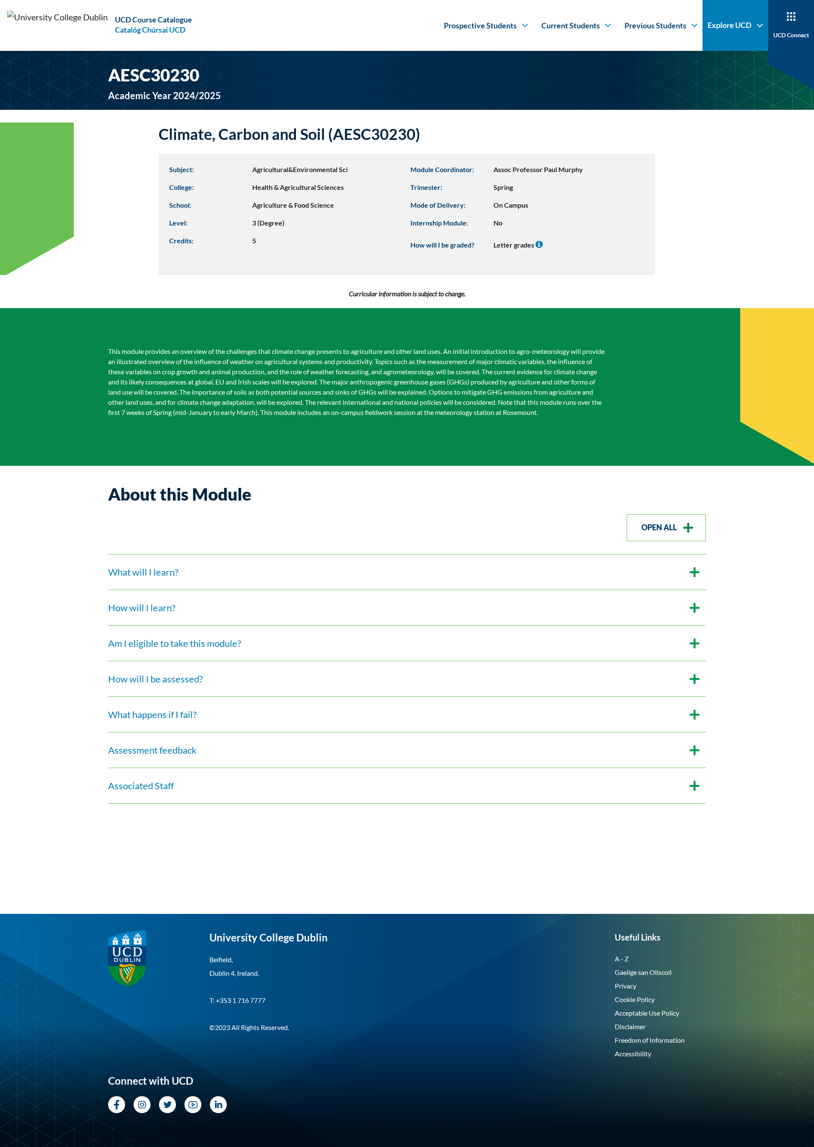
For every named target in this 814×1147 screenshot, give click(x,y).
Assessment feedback (152, 750)
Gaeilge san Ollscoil (643, 972)
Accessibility (633, 1054)
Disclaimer (630, 1026)
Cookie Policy (635, 999)
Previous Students (655, 25)
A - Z (622, 959)
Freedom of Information (650, 1040)
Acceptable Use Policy (647, 1013)
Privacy (625, 986)
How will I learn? (142, 607)
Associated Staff (141, 785)
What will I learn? (143, 572)
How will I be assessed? (155, 679)
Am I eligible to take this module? (174, 643)
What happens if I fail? (152, 714)
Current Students (570, 25)
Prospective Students (480, 25)
